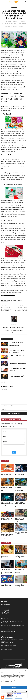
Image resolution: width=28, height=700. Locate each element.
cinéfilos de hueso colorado (12, 654)
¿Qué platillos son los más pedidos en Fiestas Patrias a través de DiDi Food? (16, 350)
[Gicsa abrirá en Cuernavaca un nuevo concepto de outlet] (21, 482)
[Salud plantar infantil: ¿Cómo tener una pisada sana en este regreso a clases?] (21, 549)
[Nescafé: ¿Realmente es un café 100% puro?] (7, 513)
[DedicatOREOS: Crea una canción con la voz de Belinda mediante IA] (21, 468)
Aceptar (14, 687)
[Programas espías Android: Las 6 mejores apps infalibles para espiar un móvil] (21, 497)
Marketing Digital (3, 378)
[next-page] (4, 382)
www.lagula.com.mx (5, 646)
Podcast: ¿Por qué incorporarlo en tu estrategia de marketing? (21, 309)
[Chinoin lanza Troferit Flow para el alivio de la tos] (21, 527)
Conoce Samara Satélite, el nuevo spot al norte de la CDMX (7, 489)
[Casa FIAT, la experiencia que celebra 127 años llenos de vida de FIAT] (21, 579)
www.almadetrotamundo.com (8, 651)
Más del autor (17, 338)
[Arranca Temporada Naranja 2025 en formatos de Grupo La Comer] (7, 468)
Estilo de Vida (4, 358)
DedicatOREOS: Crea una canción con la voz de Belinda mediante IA (20, 474)
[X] (15, 332)
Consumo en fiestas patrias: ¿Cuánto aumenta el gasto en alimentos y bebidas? (16, 344)
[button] (26, 670)
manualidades (4, 302)
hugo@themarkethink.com (18, 625)
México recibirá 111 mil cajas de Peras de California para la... (6, 556)
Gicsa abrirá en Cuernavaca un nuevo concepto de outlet (19, 489)
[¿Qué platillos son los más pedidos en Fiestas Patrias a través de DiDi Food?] (4, 350)
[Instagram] (12, 332)
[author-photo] (14, 322)
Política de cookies (9, 698)
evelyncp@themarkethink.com (8, 627)
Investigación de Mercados (4, 345)
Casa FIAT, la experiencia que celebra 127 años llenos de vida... (20, 585)
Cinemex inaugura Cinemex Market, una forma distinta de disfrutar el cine (7, 534)
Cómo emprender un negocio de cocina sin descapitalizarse (19, 520)
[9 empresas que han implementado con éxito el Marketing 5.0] (7, 497)
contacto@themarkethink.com (8, 631)
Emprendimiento (14, 7)
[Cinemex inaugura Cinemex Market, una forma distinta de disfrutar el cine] (7, 527)
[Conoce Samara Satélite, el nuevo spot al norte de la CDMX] (7, 482)
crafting (14, 300)
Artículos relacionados (7, 338)
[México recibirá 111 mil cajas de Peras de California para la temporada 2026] (7, 549)
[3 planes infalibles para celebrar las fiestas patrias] (4, 357)
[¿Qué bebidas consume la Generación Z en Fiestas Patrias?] (4, 363)
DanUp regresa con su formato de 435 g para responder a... (6, 585)
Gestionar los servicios (13, 683)
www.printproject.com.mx (7, 642)
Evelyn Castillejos (10, 29)
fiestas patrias (20, 300)
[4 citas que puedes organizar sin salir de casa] (4, 370)
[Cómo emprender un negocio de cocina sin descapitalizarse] (21, 513)
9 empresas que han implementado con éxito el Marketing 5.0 (7, 504)
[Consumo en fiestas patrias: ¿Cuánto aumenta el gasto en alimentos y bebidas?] (4, 344)
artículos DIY (9, 300)
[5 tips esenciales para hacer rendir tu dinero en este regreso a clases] (21, 564)
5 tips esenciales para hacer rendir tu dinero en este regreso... (20, 571)
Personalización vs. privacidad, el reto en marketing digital (6, 309)
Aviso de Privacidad (18, 698)
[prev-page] (2, 382)
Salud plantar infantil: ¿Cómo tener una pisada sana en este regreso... (20, 556)
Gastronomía (4, 352)
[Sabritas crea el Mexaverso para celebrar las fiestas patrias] (4, 376)
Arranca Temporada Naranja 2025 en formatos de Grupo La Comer (7, 474)
